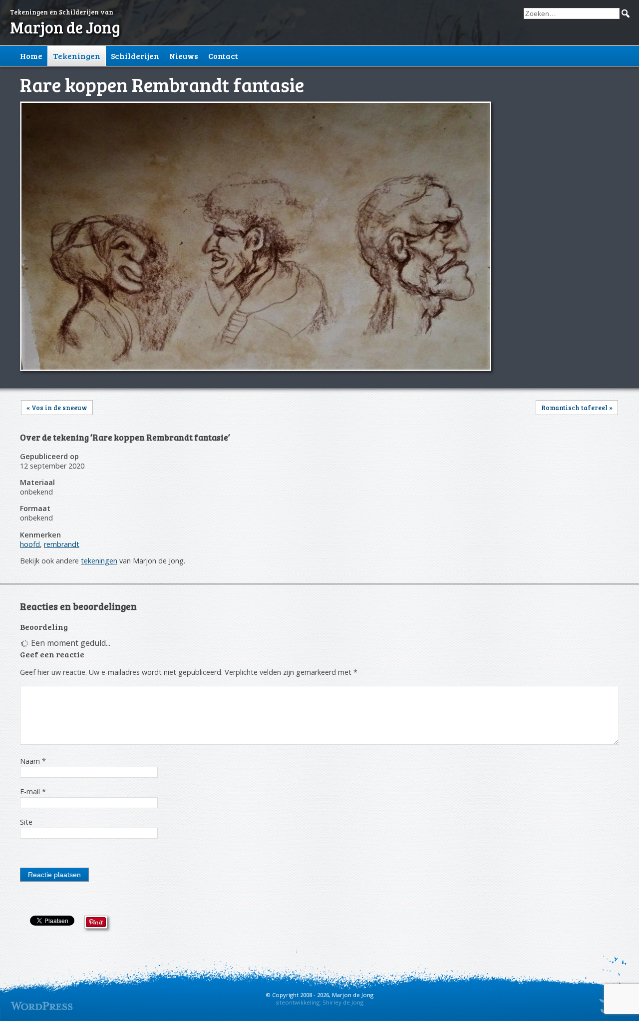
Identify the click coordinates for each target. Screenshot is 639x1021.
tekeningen (99, 560)
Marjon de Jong (65, 27)
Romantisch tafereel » (577, 407)
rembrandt (61, 544)
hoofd (30, 544)
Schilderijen (135, 55)
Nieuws (183, 55)
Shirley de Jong (342, 1002)
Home (31, 55)
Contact (223, 55)
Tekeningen (76, 55)
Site (26, 822)
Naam (33, 761)
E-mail (33, 791)
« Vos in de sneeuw (56, 407)
